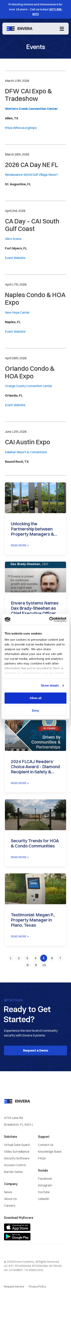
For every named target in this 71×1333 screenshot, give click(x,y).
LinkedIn (43, 1199)
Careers (9, 1205)
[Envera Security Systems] (20, 28)
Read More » (20, 545)
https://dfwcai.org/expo (21, 128)
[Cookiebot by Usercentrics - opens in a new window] (50, 619)
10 (45, 964)
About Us (10, 1199)
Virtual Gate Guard (17, 1145)
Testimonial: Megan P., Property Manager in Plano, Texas (33, 920)
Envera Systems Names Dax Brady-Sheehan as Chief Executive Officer (35, 608)
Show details (50, 685)
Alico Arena (13, 239)
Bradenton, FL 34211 (18, 1124)
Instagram (45, 1185)
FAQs (42, 1158)
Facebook (45, 1178)
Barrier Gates (13, 1172)
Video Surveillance (16, 1151)
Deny (35, 710)
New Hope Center (17, 312)
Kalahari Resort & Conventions (26, 452)
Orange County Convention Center (28, 386)
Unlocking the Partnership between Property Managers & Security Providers (32, 529)
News (8, 1192)
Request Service (14, 1286)
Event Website (15, 258)
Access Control (15, 1165)
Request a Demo (35, 1050)
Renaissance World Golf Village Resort (31, 175)
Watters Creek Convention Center (31, 109)
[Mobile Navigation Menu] (62, 28)
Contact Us (45, 1145)
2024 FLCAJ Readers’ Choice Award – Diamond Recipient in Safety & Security (35, 766)
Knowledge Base (49, 1151)
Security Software (16, 1158)
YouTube (44, 1192)
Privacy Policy (37, 1286)
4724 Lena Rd (13, 1118)
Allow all (35, 698)
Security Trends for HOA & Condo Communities (35, 843)
